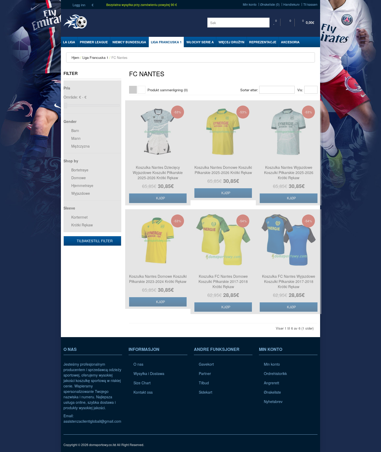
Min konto (250, 4)
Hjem (75, 57)
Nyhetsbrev (273, 401)
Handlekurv (291, 4)
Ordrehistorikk (275, 373)
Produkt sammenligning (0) (167, 89)
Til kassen (310, 4)
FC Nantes (119, 57)
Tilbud (204, 382)
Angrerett (271, 382)
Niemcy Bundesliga (129, 42)
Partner (205, 373)
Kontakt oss (143, 392)
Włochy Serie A (200, 42)
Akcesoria (290, 42)
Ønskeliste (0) (270, 4)
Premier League (94, 42)
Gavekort (206, 364)
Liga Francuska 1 (166, 42)
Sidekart (205, 392)
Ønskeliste (272, 392)
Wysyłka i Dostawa (148, 373)
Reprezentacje (262, 42)
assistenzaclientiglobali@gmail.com (92, 421)
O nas (138, 364)
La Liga (69, 42)
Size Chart (142, 382)
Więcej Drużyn (231, 42)
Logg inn (78, 4)
